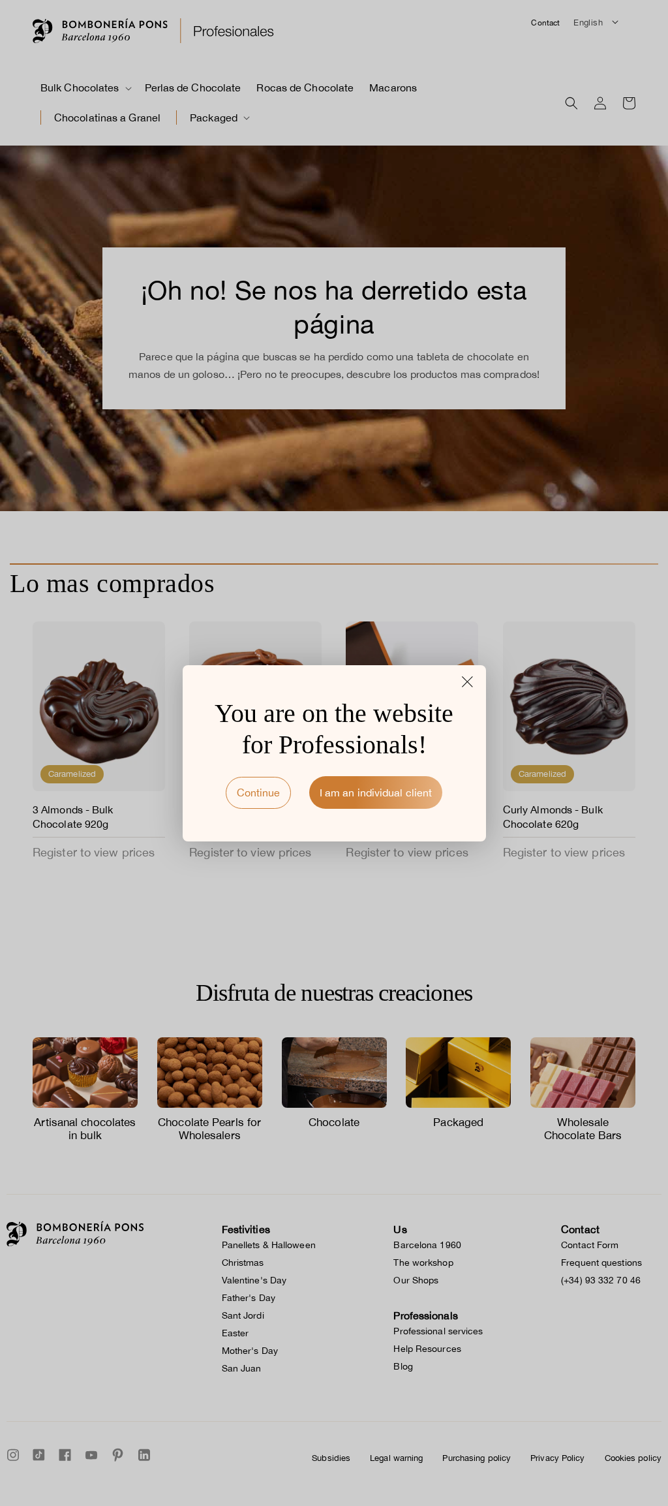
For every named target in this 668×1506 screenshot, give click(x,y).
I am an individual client (376, 792)
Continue (258, 792)
